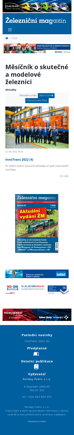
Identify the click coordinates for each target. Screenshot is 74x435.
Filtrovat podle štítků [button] (37, 100)
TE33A (45, 95)
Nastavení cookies (37, 421)
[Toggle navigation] (9, 30)
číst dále (64, 176)
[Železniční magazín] (37, 20)
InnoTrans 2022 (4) (19, 159)
